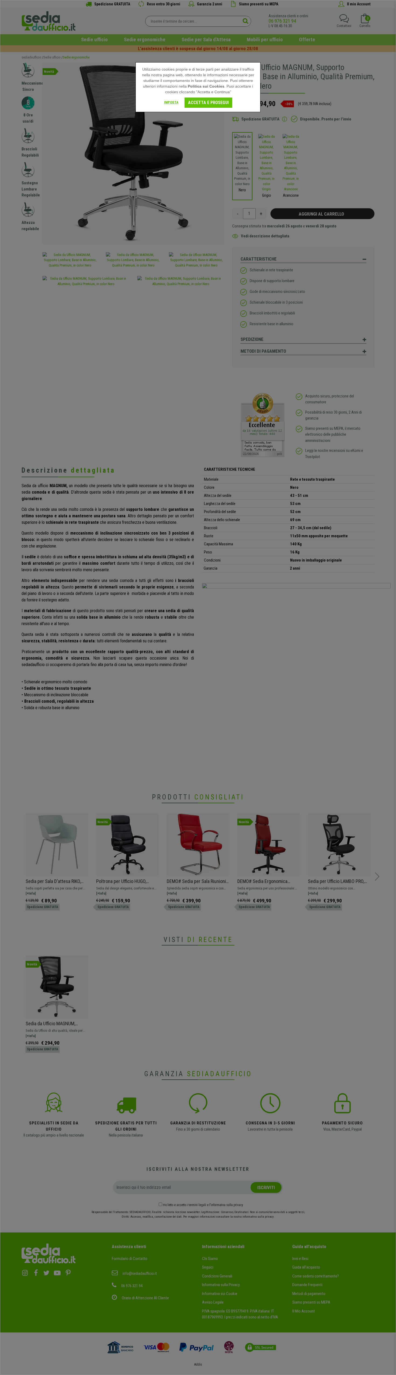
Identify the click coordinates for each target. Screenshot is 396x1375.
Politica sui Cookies (206, 86)
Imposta (171, 102)
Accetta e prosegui (208, 102)
